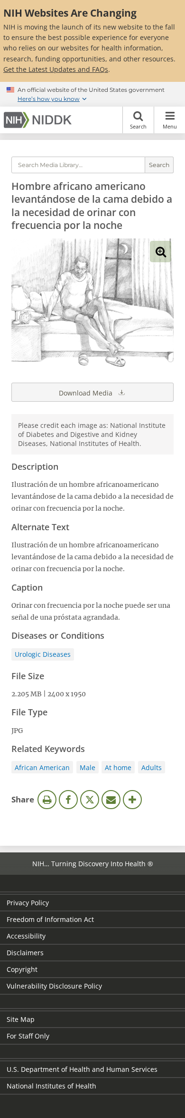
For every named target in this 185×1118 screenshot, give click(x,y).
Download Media (86, 392)
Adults (151, 767)
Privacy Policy (28, 902)
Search (138, 126)
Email (111, 799)
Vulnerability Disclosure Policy (54, 985)
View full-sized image (160, 251)
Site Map (21, 1019)
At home (118, 767)
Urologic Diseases (43, 654)
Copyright (22, 969)
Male (87, 767)
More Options (132, 799)
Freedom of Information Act (50, 919)
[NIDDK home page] (39, 120)
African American (42, 767)
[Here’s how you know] (92, 94)
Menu (170, 126)
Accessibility (26, 935)
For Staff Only (28, 1035)
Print (46, 799)
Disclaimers (25, 952)
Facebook (68, 799)
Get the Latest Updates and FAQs (55, 69)
